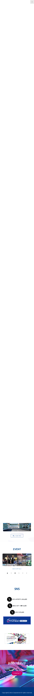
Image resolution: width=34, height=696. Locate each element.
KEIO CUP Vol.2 (17, 569)
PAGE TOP (29, 691)
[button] (17, 535)
